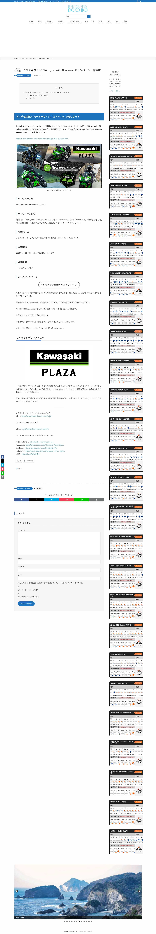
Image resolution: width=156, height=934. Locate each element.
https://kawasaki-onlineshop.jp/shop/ (35, 429)
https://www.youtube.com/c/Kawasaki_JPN (41, 448)
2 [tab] (67, 921)
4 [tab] (71, 921)
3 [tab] (69, 921)
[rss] (137, 1)
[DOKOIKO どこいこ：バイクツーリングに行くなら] (78, 8)
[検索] (140, 1)
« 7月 (111, 91)
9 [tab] (84, 921)
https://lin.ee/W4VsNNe (30, 454)
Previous (17, 891)
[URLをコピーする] (96, 499)
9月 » (118, 91)
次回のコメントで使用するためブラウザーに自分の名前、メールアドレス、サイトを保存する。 (52, 583)
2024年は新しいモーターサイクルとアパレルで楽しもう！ (48, 92)
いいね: (32, 98)
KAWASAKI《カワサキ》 (23, 75)
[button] (21, 499)
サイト (20, 575)
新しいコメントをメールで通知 (28, 590)
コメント (22, 530)
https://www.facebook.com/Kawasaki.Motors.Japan (44, 445)
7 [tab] (79, 921)
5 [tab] (74, 921)
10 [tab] (86, 921)
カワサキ (39, 488)
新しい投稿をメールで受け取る (28, 597)
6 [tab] (76, 921)
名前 (20, 558)
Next (139, 891)
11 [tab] (89, 921)
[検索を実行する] (89, 16)
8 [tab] (81, 921)
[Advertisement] (78, 41)
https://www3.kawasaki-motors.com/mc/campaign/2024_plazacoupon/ (42, 139)
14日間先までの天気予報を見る (126, 112)
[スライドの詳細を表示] (78, 892)
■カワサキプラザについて (38, 95)
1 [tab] (64, 921)
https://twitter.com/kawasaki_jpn (41, 442)
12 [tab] (91, 921)
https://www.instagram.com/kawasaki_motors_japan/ (45, 451)
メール (21, 567)
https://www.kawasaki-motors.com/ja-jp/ (36, 416)
